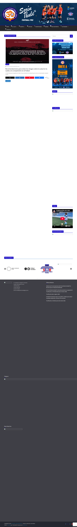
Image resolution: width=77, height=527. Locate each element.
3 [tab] (40, 278)
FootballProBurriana (15, 66)
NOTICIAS (7, 64)
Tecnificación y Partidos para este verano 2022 (55, 300)
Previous (5, 269)
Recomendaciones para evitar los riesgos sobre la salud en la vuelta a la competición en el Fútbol (26, 70)
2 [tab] (38, 278)
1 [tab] (37, 278)
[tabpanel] (12, 269)
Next (71, 269)
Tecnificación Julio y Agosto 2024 (53, 294)
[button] (16, 27)
